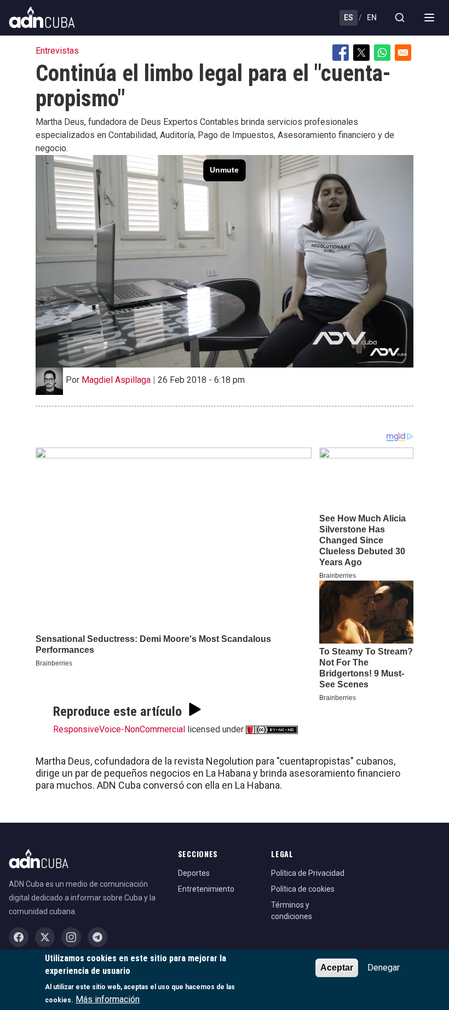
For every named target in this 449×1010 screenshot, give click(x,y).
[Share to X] (361, 52)
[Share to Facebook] (340, 52)
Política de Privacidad (307, 873)
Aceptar (336, 967)
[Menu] (429, 17)
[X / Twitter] (45, 937)
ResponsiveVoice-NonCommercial (119, 729)
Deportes (194, 873)
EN (372, 17)
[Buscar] (400, 17)
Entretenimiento (206, 889)
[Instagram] (71, 937)
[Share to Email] (403, 52)
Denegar (383, 967)
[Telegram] (97, 937)
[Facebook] (18, 937)
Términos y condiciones (291, 910)
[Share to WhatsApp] (382, 52)
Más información (108, 999)
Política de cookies (303, 889)
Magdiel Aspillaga (116, 380)
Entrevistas (57, 50)
